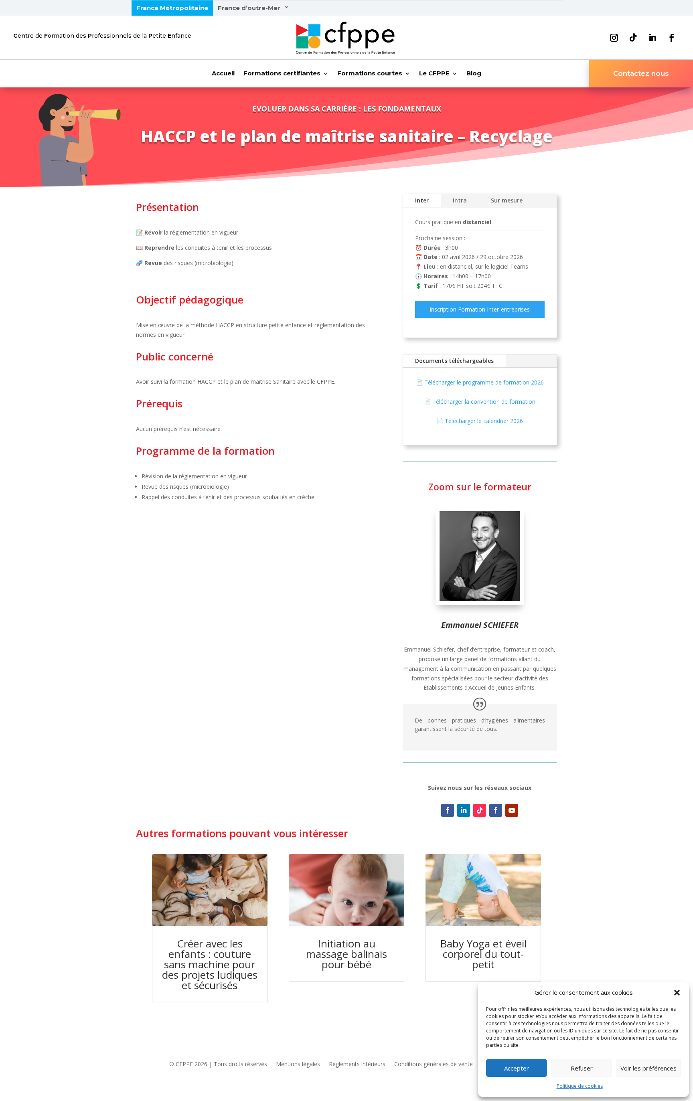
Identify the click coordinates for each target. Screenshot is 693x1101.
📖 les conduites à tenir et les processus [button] (205, 247)
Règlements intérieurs (357, 1064)
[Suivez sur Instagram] (614, 38)
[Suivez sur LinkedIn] (652, 38)
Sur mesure (507, 200)
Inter (422, 200)
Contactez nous (641, 73)
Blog (473, 74)
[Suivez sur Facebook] (672, 38)
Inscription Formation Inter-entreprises (480, 309)
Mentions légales (298, 1064)
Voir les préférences (648, 1068)
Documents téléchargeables (454, 360)
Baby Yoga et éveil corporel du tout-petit (483, 953)
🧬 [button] (139, 263)
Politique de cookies (580, 1086)
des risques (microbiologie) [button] (184, 263)
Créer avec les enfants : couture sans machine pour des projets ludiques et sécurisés (209, 964)
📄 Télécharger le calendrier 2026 (479, 421)
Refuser (582, 1068)
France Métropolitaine (172, 8)
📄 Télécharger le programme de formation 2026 (480, 382)
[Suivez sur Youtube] (511, 810)
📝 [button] (139, 232)
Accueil (223, 74)
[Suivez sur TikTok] (633, 38)
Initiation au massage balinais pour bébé (346, 953)
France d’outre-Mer (249, 8)
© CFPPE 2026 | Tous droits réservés (218, 1064)
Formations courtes (369, 74)
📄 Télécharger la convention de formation (479, 401)
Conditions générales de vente (433, 1064)
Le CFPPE (434, 74)
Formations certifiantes (281, 74)
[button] (677, 993)
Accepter (516, 1068)
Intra (460, 200)
